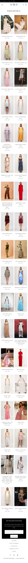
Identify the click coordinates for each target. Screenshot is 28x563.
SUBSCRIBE (14, 536)
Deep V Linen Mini (21, 450)
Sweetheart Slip (20, 36)
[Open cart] (26, 4)
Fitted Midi (21, 313)
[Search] (23, 4)
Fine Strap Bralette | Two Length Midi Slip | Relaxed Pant (21, 342)
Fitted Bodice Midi (7, 62)
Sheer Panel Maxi (7, 233)
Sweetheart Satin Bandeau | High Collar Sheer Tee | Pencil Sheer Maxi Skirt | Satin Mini (7, 479)
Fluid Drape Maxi (7, 261)
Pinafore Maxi (21, 395)
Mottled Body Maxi (7, 36)
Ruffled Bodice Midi (7, 340)
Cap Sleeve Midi (7, 313)
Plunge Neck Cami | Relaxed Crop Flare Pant (20, 478)
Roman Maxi (7, 395)
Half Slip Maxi (21, 369)
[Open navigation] (2, 4)
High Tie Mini (7, 287)
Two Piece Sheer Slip (21, 62)
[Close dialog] (26, 539)
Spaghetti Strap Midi (7, 175)
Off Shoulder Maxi (20, 261)
